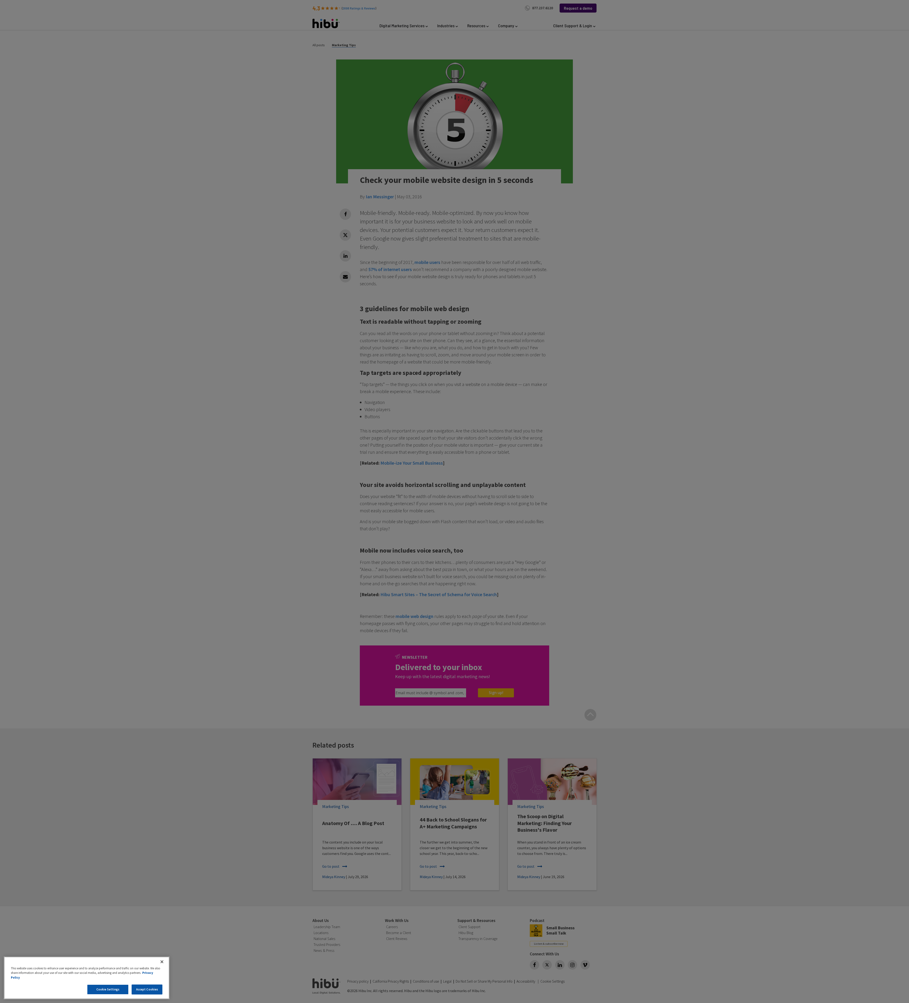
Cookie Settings (108, 989)
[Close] (162, 962)
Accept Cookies (147, 989)
